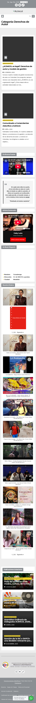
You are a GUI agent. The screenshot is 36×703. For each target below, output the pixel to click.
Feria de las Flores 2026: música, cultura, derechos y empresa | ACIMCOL (17, 583)
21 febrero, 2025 (9, 72)
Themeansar (18, 683)
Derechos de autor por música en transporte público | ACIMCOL (15, 602)
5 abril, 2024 (8, 129)
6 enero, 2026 (10, 624)
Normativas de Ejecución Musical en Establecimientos (14, 579)
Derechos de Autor (8, 63)
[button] (30, 16)
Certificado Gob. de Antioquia (9, 695)
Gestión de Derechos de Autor (12, 597)
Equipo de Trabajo (12, 687)
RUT (33, 695)
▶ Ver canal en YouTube (18, 239)
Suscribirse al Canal (19, 318)
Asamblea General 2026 (24, 695)
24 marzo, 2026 (11, 605)
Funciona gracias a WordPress (12, 681)
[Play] (18, 297)
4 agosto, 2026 (11, 586)
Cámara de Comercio (7, 699)
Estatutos (16, 691)
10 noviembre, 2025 (12, 643)
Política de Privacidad (23, 687)
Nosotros (3, 687)
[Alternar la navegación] (33, 16)
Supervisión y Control (10, 616)
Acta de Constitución (6, 691)
